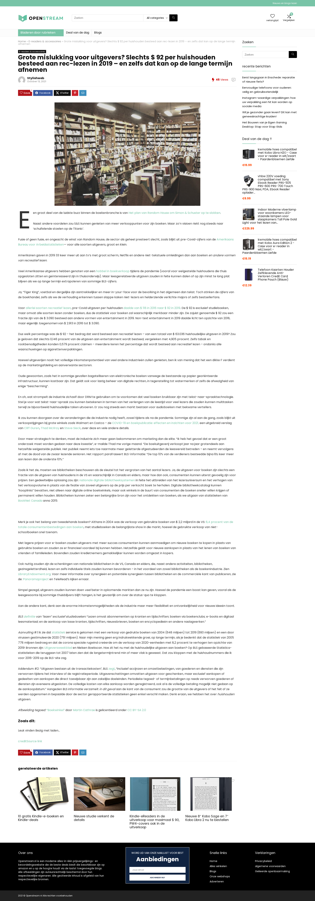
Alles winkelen (218, 866)
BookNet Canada (30, 501)
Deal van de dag (77, 32)
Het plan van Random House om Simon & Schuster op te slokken (174, 213)
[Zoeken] (173, 17)
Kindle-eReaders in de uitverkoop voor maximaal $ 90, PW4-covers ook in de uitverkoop (154, 821)
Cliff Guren (31, 428)
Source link (34, 741)
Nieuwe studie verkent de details (94, 818)
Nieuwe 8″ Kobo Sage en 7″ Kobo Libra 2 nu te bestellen (207, 818)
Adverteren (217, 881)
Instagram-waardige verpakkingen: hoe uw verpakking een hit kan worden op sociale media (269, 102)
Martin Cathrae (84, 710)
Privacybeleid (263, 861)
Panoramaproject (36, 579)
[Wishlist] (272, 16)
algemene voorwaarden (270, 866)
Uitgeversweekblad (58, 648)
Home (22, 41)
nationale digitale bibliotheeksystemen (107, 480)
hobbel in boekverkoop (112, 271)
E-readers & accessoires (45, 41)
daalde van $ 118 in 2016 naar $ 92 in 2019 (152, 308)
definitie (29, 616)
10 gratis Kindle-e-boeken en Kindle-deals (41, 818)
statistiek (58, 632)
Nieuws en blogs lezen (285, 3)
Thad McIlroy (50, 428)
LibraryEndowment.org (34, 574)
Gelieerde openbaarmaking (272, 871)
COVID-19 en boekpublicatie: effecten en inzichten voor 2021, (155, 423)
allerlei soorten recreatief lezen (48, 308)
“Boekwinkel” (55, 710)
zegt (111, 669)
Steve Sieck (72, 428)
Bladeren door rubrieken (37, 32)
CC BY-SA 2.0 (136, 710)
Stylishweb (35, 78)
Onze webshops (220, 876)
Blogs (98, 32)
